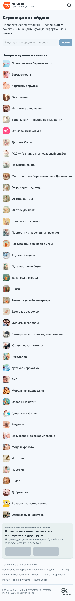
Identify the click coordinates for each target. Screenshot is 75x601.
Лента (46, 574)
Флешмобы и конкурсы (28, 514)
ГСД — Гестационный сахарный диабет (39, 153)
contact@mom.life (25, 593)
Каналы (36, 574)
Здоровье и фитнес (25, 413)
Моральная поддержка (28, 390)
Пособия (18, 469)
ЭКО (14, 379)
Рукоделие (19, 356)
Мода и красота (23, 447)
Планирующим (21, 579)
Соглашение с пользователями (19, 564)
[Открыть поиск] (69, 5)
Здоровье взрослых (25, 311)
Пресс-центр (40, 579)
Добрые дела (21, 492)
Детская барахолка (25, 368)
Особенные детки (24, 402)
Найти (66, 42)
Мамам (6, 579)
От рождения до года (26, 187)
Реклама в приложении (15, 574)
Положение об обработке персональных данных (30, 569)
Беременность (22, 74)
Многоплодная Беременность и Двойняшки (42, 176)
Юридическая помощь (27, 345)
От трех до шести (24, 210)
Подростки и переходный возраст (35, 232)
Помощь (65, 569)
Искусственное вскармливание (33, 435)
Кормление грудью (25, 86)
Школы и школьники (26, 221)
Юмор (16, 481)
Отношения (20, 97)
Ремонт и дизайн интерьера (31, 300)
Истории (18, 458)
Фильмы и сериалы (25, 323)
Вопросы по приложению (29, 503)
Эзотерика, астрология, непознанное (37, 334)
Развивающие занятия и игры (32, 244)
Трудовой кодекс (24, 255)
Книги (16, 289)
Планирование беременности (32, 63)
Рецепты (18, 424)
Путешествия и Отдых (27, 266)
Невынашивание (23, 165)
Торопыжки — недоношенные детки (37, 119)
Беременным (60, 574)
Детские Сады (22, 142)
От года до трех (23, 198)
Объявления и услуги (26, 131)
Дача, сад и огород (25, 277)
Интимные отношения (27, 108)
